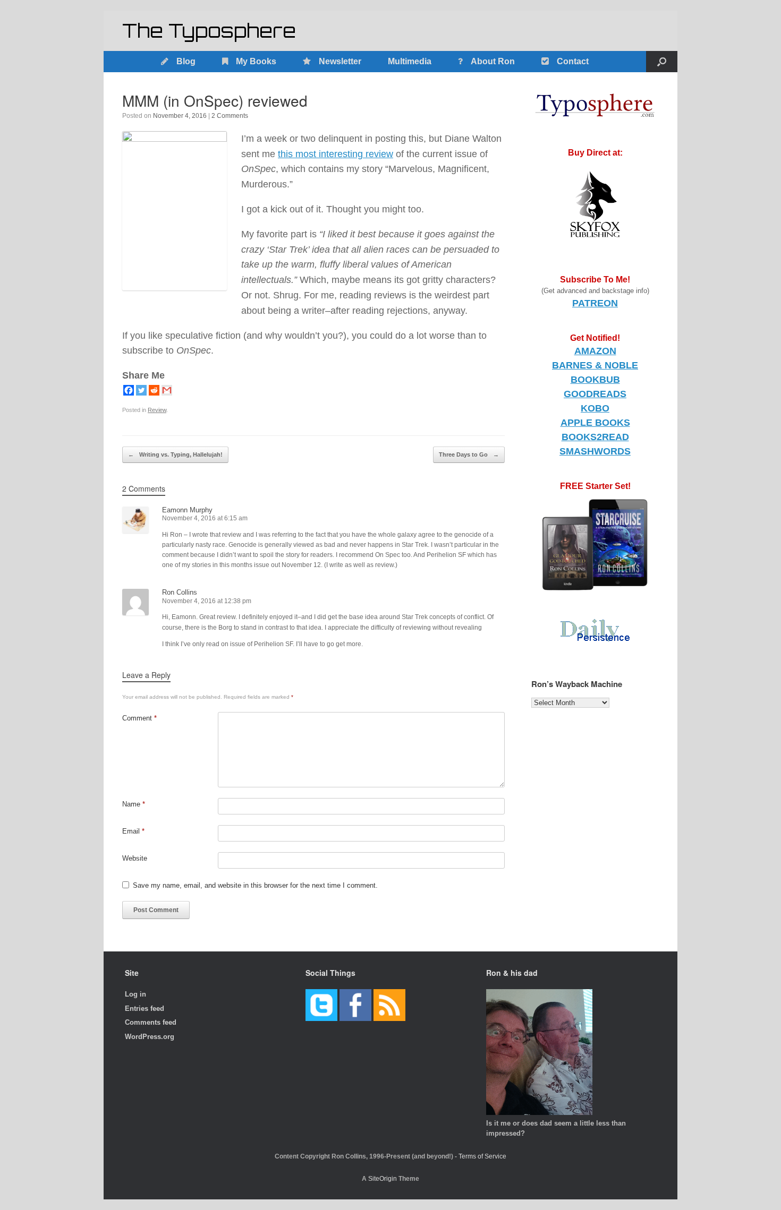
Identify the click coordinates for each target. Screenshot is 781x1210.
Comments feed (150, 1022)
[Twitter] (141, 390)
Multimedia (409, 61)
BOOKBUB (595, 379)
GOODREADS (595, 394)
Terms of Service (482, 1156)
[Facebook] (128, 390)
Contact (573, 61)
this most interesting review (335, 154)
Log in (135, 994)
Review (157, 410)
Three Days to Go (469, 454)
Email (133, 831)
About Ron (493, 61)
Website (134, 858)
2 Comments (229, 115)
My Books (256, 61)
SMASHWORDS (595, 451)
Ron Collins (179, 592)
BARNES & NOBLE (595, 365)
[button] (661, 61)
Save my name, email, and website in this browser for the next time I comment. (255, 885)
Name (133, 804)
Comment (139, 718)
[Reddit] (154, 390)
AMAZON (595, 351)
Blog (186, 61)
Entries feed (144, 1008)
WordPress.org (149, 1037)
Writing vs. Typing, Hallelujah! (175, 454)
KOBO (595, 408)
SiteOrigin (382, 1178)
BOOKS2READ (595, 437)
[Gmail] (167, 390)
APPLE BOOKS (595, 422)
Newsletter (340, 61)
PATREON (595, 303)
